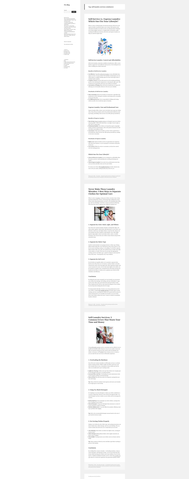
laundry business (98, 465)
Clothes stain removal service (69, 62)
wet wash (66, 67)
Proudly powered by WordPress (94, 476)
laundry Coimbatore (105, 465)
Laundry (65, 65)
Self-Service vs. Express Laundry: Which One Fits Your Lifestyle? (104, 20)
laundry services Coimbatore (98, 177)
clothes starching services (69, 63)
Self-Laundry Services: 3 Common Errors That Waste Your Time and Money (104, 319)
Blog (65, 60)
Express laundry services (100, 121)
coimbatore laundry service (111, 464)
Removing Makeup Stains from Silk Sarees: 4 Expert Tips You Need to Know (70, 35)
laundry (98, 198)
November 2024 (67, 53)
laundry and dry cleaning (106, 304)
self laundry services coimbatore (110, 177)
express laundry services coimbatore (108, 176)
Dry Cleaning (66, 64)
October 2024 (66, 54)
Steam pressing (67, 66)
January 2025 (66, 50)
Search (65, 10)
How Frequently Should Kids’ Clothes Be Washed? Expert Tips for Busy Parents (70, 20)
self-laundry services (95, 347)
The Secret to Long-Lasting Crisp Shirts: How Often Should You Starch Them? (70, 27)
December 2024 (67, 52)
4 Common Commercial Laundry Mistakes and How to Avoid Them (69, 23)
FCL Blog (67, 5)
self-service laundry (104, 74)
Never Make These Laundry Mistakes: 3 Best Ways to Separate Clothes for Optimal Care (104, 191)
